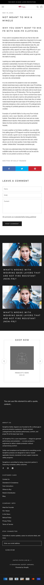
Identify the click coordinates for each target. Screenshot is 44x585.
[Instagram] (8, 468)
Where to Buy (6, 489)
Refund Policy (6, 518)
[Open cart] (41, 7)
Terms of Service (7, 524)
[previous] (4, 361)
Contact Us (6, 479)
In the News (6, 514)
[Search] (38, 7)
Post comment (12, 224)
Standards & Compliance (10, 483)
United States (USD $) (21, 560)
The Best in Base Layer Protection (22, 2)
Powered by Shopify (22, 567)
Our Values (6, 511)
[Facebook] (3, 468)
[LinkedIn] (12, 468)
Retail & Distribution (8, 493)
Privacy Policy (6, 521)
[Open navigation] (3, 6)
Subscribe (10, 550)
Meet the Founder (8, 507)
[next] (40, 361)
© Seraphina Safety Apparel (22, 564)
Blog (3, 496)
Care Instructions (7, 486)
